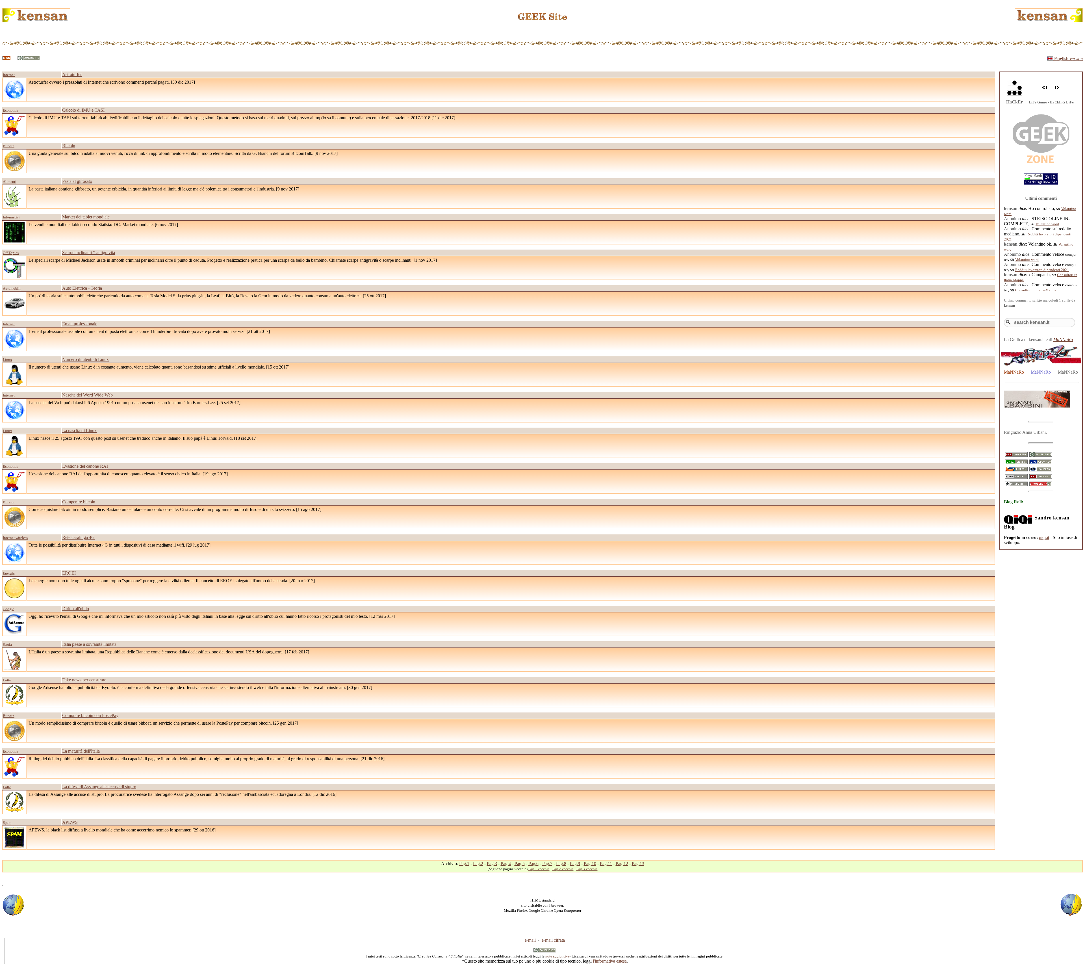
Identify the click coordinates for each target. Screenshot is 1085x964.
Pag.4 (506, 863)
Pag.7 (547, 863)
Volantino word (1047, 224)
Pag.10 (590, 863)
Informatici (11, 217)
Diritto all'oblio (75, 608)
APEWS (70, 822)
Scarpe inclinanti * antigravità (88, 252)
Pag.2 (478, 863)
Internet (9, 75)
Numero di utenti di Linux (85, 359)
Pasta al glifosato (77, 181)
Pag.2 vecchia (563, 869)
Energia (9, 573)
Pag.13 (638, 863)
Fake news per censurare (84, 679)
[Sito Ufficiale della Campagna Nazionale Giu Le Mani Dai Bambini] (1037, 406)
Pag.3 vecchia (587, 869)
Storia (7, 644)
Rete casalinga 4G (78, 537)
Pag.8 (561, 863)
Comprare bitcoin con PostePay (90, 715)
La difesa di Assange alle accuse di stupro (99, 786)
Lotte (7, 680)
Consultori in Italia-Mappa (1035, 290)
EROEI (69, 573)
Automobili (12, 288)
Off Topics (11, 253)
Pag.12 (622, 863)
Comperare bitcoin (78, 501)
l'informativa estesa (610, 961)
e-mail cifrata (553, 940)
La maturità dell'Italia (81, 751)
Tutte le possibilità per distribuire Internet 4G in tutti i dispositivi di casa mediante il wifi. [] (120, 545)
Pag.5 (520, 863)
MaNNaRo (1063, 339)
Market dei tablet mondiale (86, 217)
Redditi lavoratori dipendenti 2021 (1042, 270)
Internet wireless (15, 538)
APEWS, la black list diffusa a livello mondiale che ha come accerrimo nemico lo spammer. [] (122, 829)
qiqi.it (1044, 537)
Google (8, 609)
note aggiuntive (557, 956)
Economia (10, 110)
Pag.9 (575, 863)
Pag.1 (464, 863)
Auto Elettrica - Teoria (82, 288)
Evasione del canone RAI (85, 466)
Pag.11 (606, 863)
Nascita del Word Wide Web (87, 395)
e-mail (530, 940)
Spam (7, 822)
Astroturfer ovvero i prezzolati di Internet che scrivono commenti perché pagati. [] (112, 82)
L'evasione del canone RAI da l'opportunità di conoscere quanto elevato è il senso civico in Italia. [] (128, 473)
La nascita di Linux (79, 430)
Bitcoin (8, 146)
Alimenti (9, 181)
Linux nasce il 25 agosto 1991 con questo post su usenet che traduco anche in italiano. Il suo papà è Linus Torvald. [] (143, 438)
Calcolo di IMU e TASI (83, 110)
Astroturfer (72, 74)
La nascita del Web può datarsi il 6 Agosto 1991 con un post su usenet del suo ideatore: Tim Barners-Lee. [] (134, 402)
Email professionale (79, 323)
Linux (7, 360)
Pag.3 (492, 863)
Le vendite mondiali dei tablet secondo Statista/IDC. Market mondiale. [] (103, 224)
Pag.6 (533, 863)
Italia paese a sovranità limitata (89, 644)
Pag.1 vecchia (539, 869)
